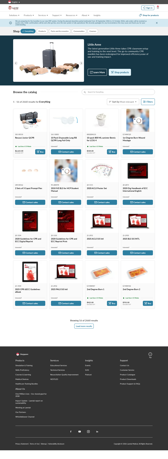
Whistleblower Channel (24, 416)
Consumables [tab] (79, 31)
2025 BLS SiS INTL (131, 238)
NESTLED (54, 379)
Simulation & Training (23, 365)
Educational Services (58, 365)
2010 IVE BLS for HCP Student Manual (65, 189)
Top (150, 357)
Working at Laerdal (23, 407)
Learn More (99, 72)
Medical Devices (22, 379)
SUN (87, 370)
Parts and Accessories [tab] (60, 31)
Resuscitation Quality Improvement (64, 374)
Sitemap (44, 444)
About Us (20, 388)
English (15, 2)
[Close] (157, 23)
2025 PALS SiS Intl (59, 289)
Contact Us (124, 365)
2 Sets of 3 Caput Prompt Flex (28, 188)
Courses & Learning (23, 374)
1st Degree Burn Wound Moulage (134, 139)
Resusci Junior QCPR (24, 137)
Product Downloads (128, 379)
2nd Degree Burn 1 (95, 289)
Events (88, 365)
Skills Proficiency (22, 370)
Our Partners (20, 412)
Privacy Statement (21, 444)
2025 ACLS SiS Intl (95, 238)
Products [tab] (42, 31)
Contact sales (68, 151)
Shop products (122, 72)
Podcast (88, 374)
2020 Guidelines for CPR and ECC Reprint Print (64, 240)
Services (54, 360)
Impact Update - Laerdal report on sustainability (29, 401)
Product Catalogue (127, 374)
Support (124, 360)
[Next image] (81, 63)
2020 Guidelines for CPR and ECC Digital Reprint (28, 240)
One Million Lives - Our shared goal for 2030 (31, 394)
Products (19, 360)
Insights (89, 360)
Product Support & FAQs (130, 383)
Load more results (84, 326)
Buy (42, 151)
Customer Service (127, 370)
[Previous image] (16, 63)
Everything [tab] (29, 31)
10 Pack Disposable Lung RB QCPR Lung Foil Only (64, 139)
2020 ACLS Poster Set (97, 188)
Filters (150, 101)
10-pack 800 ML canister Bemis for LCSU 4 (101, 139)
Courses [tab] (92, 31)
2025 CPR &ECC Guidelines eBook (27, 290)
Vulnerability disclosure (56, 444)
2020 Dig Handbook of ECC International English (135, 189)
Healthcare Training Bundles (26, 383)
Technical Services (57, 370)
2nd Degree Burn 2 (131, 289)
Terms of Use (34, 444)
